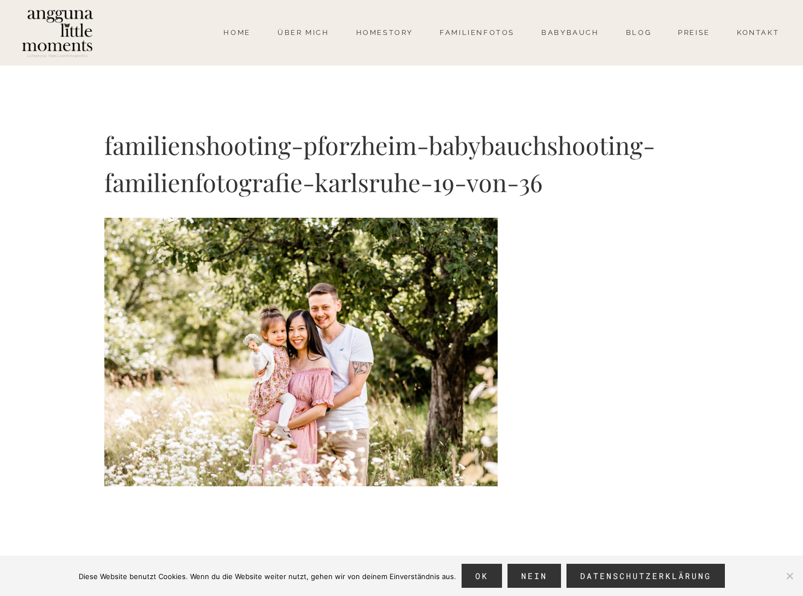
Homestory (384, 32)
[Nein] (789, 575)
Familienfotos (477, 32)
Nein (534, 575)
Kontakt (758, 32)
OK (481, 575)
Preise (694, 32)
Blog (638, 32)
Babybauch (570, 32)
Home (236, 32)
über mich (303, 32)
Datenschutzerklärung (645, 575)
